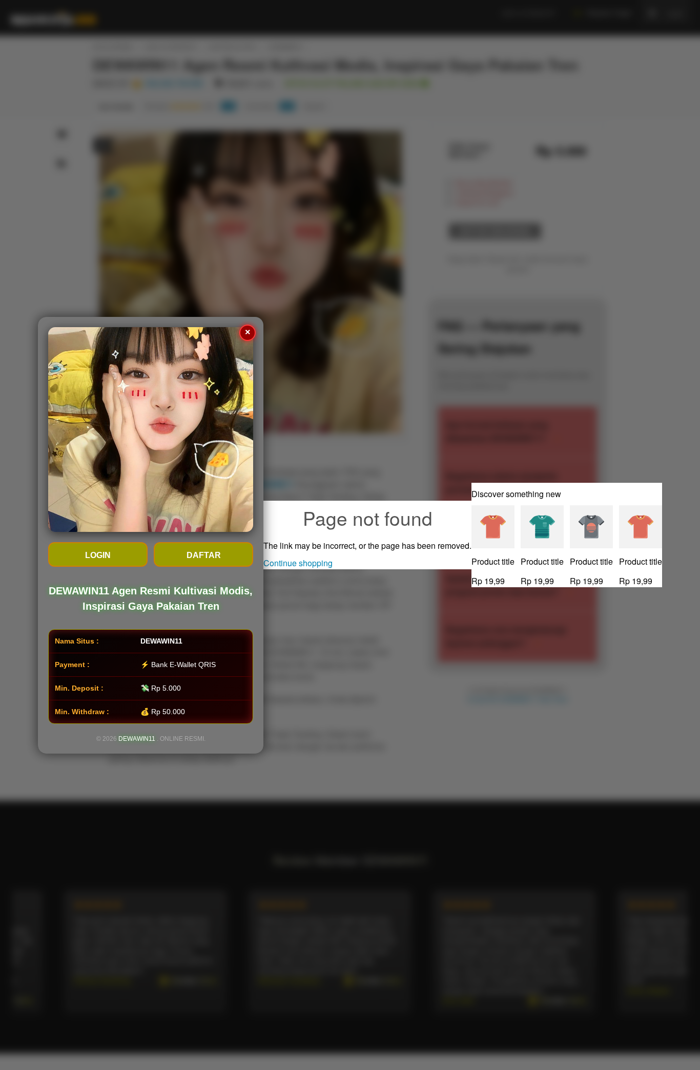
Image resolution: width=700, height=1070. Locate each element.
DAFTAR (204, 555)
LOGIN (98, 555)
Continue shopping (298, 563)
